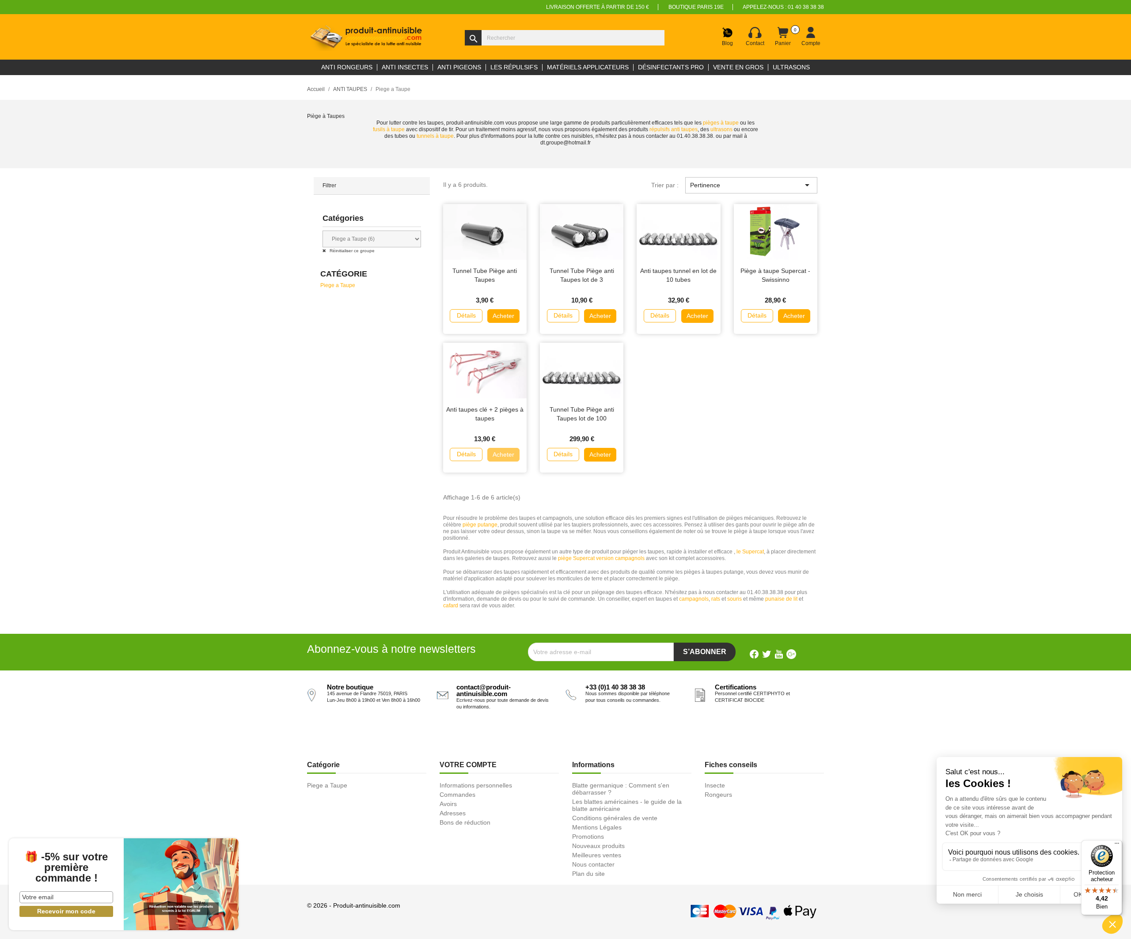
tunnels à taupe (435, 136)
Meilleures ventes (596, 855)
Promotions (588, 836)
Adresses (453, 813)
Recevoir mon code (66, 911)
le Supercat (750, 552)
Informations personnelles (476, 785)
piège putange (480, 525)
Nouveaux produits (598, 845)
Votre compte (468, 765)
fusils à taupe (389, 129)
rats (715, 599)
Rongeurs (718, 794)
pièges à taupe (721, 123)
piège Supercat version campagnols (601, 558)
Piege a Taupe (337, 285)
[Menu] (1117, 845)
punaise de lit (781, 599)
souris (734, 599)
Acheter (503, 315)
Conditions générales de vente (614, 818)
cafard (450, 605)
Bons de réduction (465, 822)
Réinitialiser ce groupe (351, 250)
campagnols (694, 599)
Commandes (457, 794)
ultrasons (722, 129)
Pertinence (751, 185)
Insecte (715, 785)
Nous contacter (593, 864)
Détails (466, 315)
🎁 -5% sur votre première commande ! (66, 867)
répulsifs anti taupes (673, 129)
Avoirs (448, 803)
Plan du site (588, 873)
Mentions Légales (597, 827)
